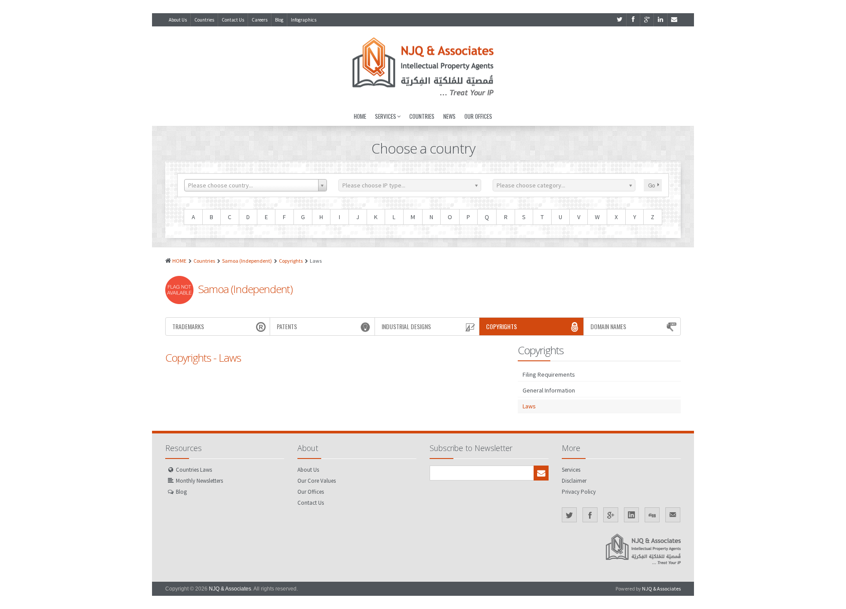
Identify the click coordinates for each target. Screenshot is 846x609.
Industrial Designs (406, 326)
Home (360, 116)
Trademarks (188, 326)
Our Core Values (316, 480)
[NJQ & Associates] (423, 66)
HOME (179, 260)
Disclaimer (574, 480)
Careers (259, 20)
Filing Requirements (549, 374)
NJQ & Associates (230, 589)
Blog (279, 20)
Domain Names (608, 326)
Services (385, 116)
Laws (529, 406)
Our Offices (478, 116)
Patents (287, 326)
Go (651, 185)
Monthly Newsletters (199, 480)
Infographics (303, 20)
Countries (204, 20)
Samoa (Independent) (247, 260)
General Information (549, 390)
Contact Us (233, 20)
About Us (178, 20)
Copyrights (291, 260)
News (449, 116)
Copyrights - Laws (203, 357)
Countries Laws (194, 469)
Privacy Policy (579, 491)
